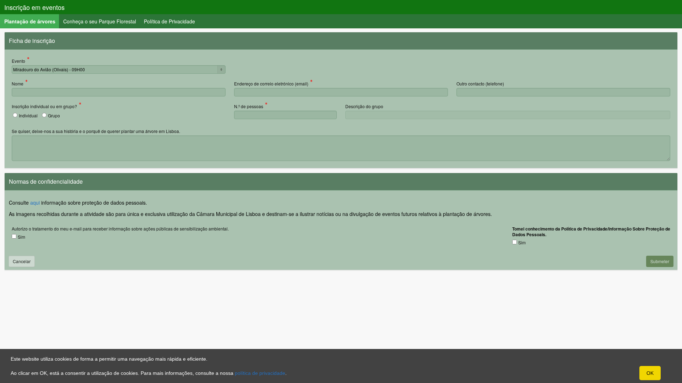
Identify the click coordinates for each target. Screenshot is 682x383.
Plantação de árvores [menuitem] (32, 21)
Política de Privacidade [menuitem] (169, 21)
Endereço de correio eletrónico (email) (271, 84)
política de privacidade (260, 373)
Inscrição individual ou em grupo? (44, 107)
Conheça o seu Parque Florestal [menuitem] (99, 21)
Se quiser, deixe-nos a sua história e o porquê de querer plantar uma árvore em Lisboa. (96, 131)
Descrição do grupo (364, 106)
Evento (18, 61)
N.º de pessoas (248, 107)
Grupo (54, 115)
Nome (17, 84)
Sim (21, 237)
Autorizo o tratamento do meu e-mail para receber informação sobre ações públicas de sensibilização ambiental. (120, 229)
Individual (28, 115)
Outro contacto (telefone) (480, 84)
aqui (35, 202)
